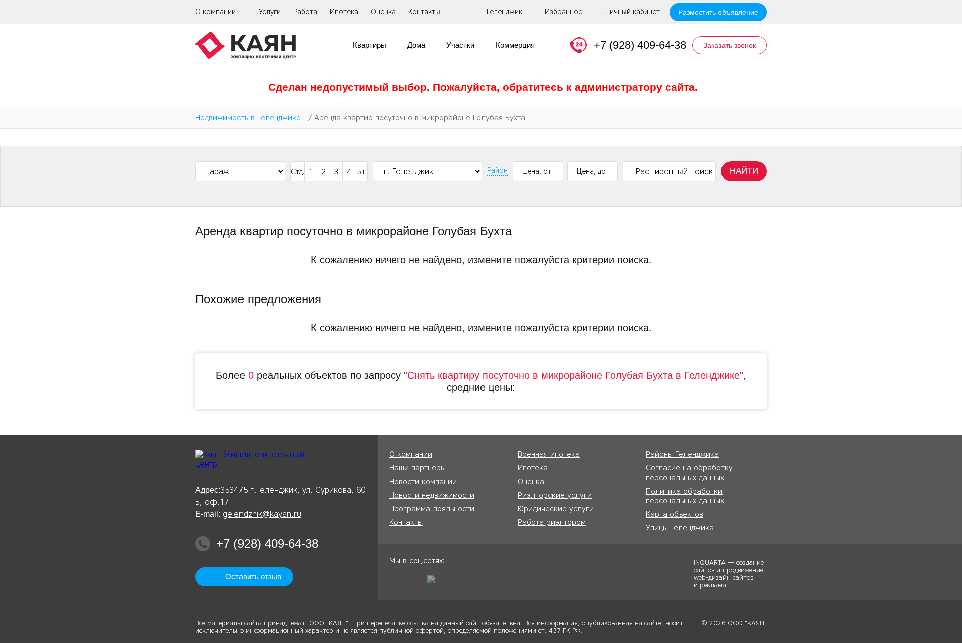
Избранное (563, 12)
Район (497, 171)
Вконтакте (415, 582)
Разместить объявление (718, 12)
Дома (416, 45)
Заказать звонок (729, 45)
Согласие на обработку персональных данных (689, 472)
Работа (305, 12)
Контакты (424, 12)
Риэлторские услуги (555, 495)
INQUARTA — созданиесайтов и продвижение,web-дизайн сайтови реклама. (729, 573)
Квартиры (369, 45)
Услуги (270, 12)
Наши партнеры (417, 467)
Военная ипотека (549, 454)
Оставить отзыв (253, 576)
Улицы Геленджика (680, 527)
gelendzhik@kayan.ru (262, 514)
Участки (460, 45)
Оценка (383, 12)
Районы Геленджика (682, 454)
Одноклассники (396, 582)
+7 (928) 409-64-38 (640, 45)
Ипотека (344, 12)
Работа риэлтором (552, 522)
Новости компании (423, 481)
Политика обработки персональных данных (685, 496)
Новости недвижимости (431, 495)
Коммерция (515, 45)
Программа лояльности (431, 508)
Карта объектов (674, 514)
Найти (744, 171)
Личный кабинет (632, 12)
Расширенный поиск (674, 171)
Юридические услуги (556, 508)
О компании (215, 12)
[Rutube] (434, 582)
